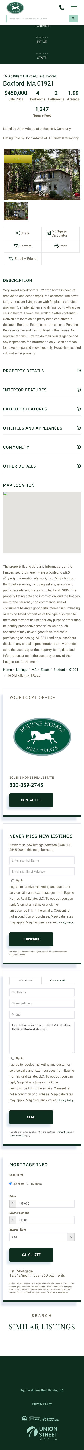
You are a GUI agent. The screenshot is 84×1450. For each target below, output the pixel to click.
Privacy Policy (65, 922)
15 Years (36, 1184)
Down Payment (19, 1213)
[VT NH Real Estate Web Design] (42, 1433)
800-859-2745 (26, 785)
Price (42, 42)
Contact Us (31, 800)
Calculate (31, 1255)
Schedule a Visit (58, 980)
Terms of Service (17, 1136)
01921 (73, 670)
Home (7, 670)
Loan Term (16, 1175)
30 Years (18, 1184)
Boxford (59, 670)
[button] (73, 18)
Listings (22, 670)
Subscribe (31, 939)
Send (31, 1117)
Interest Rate (17, 1229)
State (42, 58)
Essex (45, 670)
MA (34, 670)
